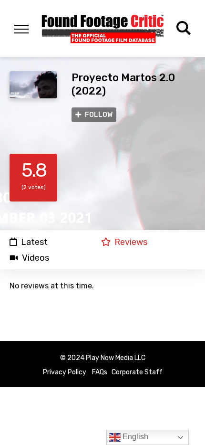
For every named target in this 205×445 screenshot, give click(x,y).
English (134, 437)
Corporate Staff (137, 372)
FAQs (99, 372)
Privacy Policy (64, 372)
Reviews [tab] (130, 241)
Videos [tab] (35, 258)
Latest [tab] (34, 241)
